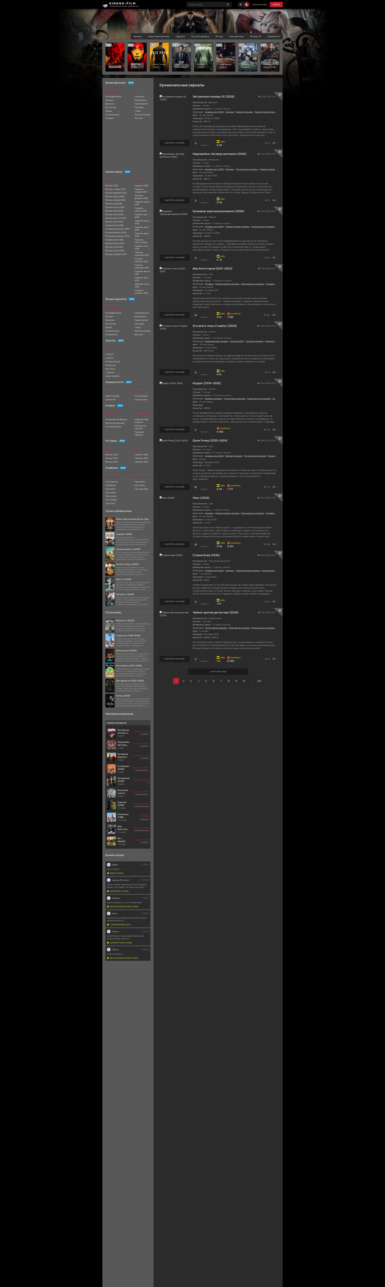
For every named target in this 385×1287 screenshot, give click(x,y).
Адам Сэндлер (112, 395)
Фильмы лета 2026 (114, 221)
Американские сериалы (141, 420)
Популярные (111, 481)
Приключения (141, 103)
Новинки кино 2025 (114, 239)
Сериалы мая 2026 (141, 215)
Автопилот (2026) (119, 891)
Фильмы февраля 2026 (116, 192)
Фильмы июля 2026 (114, 214)
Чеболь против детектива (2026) (216, 612)
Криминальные (142, 312)
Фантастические (142, 114)
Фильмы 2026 (111, 185)
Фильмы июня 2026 (114, 210)
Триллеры (139, 107)
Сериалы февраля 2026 (141, 197)
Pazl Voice (110, 368)
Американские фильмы (116, 419)
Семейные (110, 485)
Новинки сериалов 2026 (142, 253)
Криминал (139, 96)
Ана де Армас (141, 395)
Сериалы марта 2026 (142, 203)
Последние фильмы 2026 (117, 228)
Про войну (110, 488)
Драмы (108, 111)
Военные (109, 103)
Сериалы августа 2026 (141, 241)
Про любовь (111, 499)
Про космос (111, 496)
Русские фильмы (113, 426)
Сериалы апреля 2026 (141, 209)
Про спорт (110, 503)
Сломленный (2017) (120, 924)
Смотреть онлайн (175, 143)
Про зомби (110, 492)
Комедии (109, 118)
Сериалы (180, 36)
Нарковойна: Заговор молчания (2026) (220, 154)
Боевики (109, 100)
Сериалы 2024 (141, 458)
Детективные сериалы (247, 169)
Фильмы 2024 (111, 458)
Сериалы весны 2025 (142, 272)
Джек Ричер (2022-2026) (210, 440)
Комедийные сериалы (239, 627)
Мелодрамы (140, 100)
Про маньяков (141, 488)
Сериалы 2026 (237, 341)
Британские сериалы (140, 427)
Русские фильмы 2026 (115, 232)
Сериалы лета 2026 (214, 112)
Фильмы (138, 36)
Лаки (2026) (201, 498)
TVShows (109, 372)
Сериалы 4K (273, 36)
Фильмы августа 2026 (115, 218)
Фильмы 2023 (111, 461)
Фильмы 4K (255, 36)
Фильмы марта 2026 (115, 196)
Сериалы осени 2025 (142, 285)
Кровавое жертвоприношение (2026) (218, 211)
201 (259, 681)
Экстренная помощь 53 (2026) (214, 96)
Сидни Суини (141, 399)
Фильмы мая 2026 (113, 203)
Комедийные (111, 334)
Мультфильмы (236, 36)
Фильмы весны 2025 (115, 243)
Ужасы (138, 111)
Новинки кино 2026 (114, 225)
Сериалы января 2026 (141, 190)
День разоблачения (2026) (124, 906)
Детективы (110, 107)
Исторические (112, 114)
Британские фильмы (115, 423)
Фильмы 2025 (111, 454)
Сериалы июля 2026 (141, 234)
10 (244, 681)
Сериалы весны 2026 (142, 222)
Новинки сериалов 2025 (142, 266)
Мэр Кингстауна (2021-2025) (213, 268)
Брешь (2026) (117, 873)
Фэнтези (139, 118)
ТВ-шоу (219, 36)
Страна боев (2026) (206, 555)
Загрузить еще (218, 671)
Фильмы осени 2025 (115, 250)
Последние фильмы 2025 (117, 236)
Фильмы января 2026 (115, 189)
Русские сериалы (200, 36)
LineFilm (109, 354)
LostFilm (109, 358)
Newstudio (110, 365)
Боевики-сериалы (244, 112)
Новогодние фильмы (158, 36)
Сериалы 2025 (141, 454)
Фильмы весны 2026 (115, 207)
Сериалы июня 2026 (142, 228)
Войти (276, 4)
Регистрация (260, 4)
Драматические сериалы (267, 112)
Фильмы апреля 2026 (115, 200)
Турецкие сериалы (254, 341)
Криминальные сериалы (262, 226)
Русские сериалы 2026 (141, 260)
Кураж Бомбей (112, 376)
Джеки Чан (110, 399)
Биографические (113, 96)
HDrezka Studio (112, 361)
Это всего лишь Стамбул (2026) (215, 326)
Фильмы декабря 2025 (116, 254)
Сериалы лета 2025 (141, 279)
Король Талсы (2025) (121, 942)
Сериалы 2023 (141, 461)
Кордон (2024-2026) (207, 383)
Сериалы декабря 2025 (141, 291)
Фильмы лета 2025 (114, 247)
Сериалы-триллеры (275, 284)
